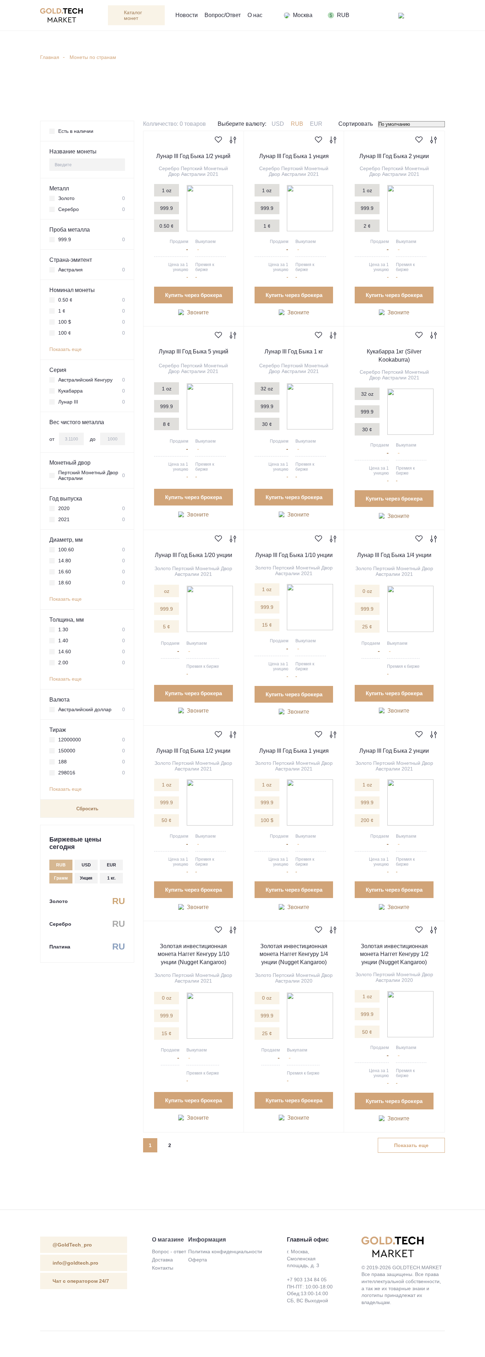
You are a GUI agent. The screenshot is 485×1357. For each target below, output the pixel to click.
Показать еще (65, 349)
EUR (316, 124)
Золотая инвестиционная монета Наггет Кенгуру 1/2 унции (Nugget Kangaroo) (394, 954)
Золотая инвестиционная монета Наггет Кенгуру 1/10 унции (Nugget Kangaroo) (193, 954)
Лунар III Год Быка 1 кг (294, 351)
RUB (297, 124)
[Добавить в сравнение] (232, 140)
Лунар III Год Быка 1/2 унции (193, 751)
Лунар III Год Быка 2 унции (394, 156)
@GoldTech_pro (72, 1245)
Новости (186, 15)
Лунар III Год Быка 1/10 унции (294, 555)
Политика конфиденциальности (225, 1251)
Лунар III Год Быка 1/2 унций (193, 156)
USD (278, 124)
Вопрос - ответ (169, 1251)
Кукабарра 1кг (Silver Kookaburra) (394, 355)
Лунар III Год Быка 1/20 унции (193, 555)
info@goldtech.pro (75, 1263)
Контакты (162, 1268)
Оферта (197, 1260)
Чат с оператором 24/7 (81, 1281)
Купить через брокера (193, 295)
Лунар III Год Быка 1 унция (294, 156)
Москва (302, 15)
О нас (254, 15)
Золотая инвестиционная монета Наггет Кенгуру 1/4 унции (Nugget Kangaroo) (294, 954)
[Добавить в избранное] (218, 140)
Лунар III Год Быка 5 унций (193, 351)
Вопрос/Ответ (223, 15)
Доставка (162, 1260)
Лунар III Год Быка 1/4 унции (394, 555)
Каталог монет (133, 15)
